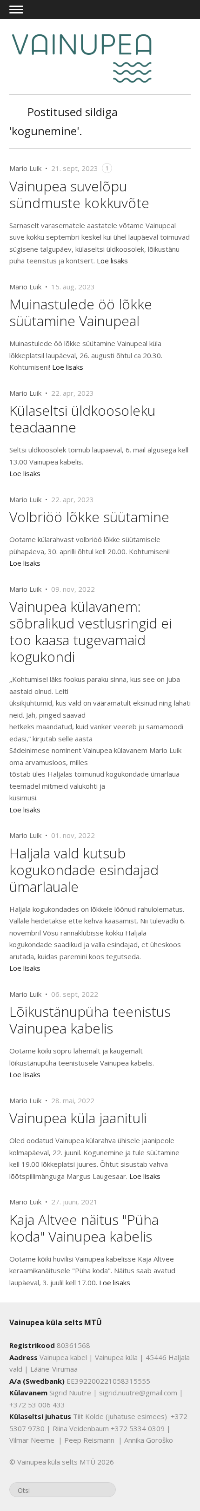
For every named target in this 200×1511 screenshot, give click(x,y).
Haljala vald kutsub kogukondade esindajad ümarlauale (84, 870)
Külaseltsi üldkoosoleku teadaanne (82, 419)
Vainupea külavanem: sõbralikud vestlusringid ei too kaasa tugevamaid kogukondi (90, 631)
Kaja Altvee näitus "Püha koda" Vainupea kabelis (84, 1228)
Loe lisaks (112, 260)
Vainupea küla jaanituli (78, 1117)
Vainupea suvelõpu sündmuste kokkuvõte (79, 194)
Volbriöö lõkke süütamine (89, 516)
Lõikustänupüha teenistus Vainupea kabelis (90, 1020)
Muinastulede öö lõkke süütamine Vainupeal (80, 312)
